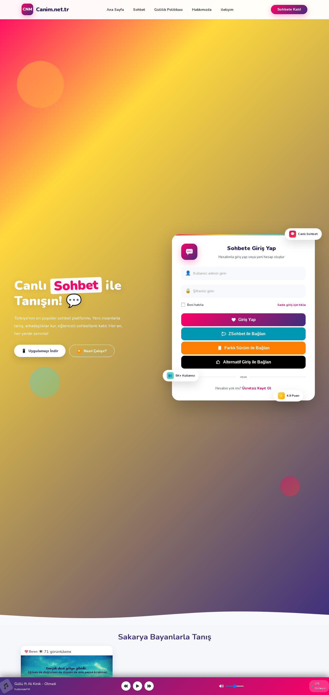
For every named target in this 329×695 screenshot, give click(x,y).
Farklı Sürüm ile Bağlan (247, 348)
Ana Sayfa (115, 9)
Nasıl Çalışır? (92, 351)
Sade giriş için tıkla (291, 305)
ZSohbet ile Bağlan (247, 334)
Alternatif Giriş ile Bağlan (247, 362)
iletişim (227, 9)
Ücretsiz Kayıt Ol (256, 388)
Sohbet (139, 9)
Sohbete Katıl (289, 9)
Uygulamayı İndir (40, 351)
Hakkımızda (202, 9)
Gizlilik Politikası (168, 9)
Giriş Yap (247, 319)
